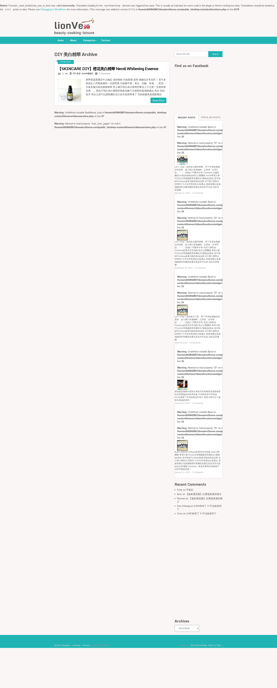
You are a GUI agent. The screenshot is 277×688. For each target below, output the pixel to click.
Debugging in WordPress (53, 9)
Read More (158, 100)
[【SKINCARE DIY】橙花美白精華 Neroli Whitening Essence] (72, 90)
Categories (89, 40)
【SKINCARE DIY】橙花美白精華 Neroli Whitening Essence (108, 68)
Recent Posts (186, 117)
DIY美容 (77, 73)
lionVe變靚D (87, 73)
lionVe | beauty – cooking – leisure (72, 645)
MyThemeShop (199, 645)
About (73, 40)
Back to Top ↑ (215, 645)
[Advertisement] (199, 567)
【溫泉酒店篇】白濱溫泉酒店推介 (204, 494)
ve (66, 73)
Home (61, 40)
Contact (105, 40)
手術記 (189, 489)
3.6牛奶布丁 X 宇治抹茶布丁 (201, 513)
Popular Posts (210, 117)
